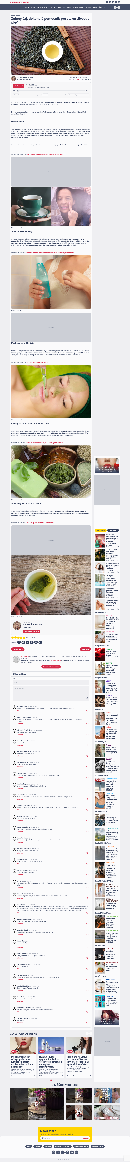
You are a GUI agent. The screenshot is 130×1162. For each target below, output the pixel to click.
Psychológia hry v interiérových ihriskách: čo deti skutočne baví (112, 819)
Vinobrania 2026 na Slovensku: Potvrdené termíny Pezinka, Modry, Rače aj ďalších (112, 554)
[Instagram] (113, 2)
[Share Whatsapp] (23, 642)
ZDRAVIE (58, 7)
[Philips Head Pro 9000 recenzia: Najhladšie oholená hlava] (107, 1095)
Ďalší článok (85, 649)
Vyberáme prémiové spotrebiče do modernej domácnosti (110, 954)
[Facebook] (107, 2)
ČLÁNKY (109, 745)
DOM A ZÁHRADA (112, 829)
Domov (13, 15)
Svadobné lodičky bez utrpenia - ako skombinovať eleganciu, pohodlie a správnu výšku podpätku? (112, 623)
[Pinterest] (116, 2)
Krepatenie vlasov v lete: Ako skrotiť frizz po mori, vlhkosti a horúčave (112, 566)
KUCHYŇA (109, 949)
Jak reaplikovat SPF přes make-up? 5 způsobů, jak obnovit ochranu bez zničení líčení (111, 734)
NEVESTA (109, 616)
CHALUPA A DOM (112, 916)
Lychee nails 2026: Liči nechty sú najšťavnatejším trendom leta (112, 603)
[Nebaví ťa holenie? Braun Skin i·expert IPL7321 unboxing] (79, 1112)
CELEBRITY (33, 7)
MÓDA (81, 7)
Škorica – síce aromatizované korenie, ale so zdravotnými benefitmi (50, 253)
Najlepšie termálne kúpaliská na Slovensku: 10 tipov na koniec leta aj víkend (111, 579)
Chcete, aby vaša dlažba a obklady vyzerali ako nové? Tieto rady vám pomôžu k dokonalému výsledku (112, 854)
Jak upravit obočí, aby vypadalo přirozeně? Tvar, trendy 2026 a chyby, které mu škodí (112, 719)
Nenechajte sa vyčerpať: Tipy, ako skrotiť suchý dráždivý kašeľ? (112, 750)
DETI (107, 815)
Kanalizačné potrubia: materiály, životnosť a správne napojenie (110, 923)
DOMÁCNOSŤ (110, 847)
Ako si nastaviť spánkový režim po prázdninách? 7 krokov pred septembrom (112, 701)
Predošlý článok (18, 649)
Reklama (48, 1146)
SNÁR (76, 7)
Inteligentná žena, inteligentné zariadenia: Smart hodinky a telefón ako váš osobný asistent (112, 766)
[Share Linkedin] (36, 642)
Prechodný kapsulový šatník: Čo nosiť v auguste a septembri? (112, 592)
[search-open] (118, 7)
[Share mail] (40, 642)
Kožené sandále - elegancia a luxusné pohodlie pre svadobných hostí (112, 637)
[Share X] (27, 642)
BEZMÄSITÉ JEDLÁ (112, 963)
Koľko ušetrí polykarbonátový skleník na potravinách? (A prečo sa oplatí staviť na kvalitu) (112, 835)
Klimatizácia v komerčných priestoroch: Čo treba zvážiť (111, 906)
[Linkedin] (119, 2)
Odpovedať (20, 711)
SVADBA (95, 7)
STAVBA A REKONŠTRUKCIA (112, 885)
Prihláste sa (25, 656)
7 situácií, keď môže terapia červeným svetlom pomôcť (111, 654)
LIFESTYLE (40, 7)
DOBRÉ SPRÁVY (111, 779)
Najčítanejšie (101, 530)
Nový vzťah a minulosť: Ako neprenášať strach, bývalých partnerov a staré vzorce (112, 687)
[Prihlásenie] (115, 7)
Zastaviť (16, 95)
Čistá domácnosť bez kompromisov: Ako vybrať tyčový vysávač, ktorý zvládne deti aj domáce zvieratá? (112, 987)
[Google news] (72, 1152)
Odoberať (86, 1138)
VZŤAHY (46, 7)
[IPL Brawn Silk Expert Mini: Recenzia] (107, 1112)
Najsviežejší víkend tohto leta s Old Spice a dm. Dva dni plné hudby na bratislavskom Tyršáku (112, 540)
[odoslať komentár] (87, 698)
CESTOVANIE (88, 7)
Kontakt (38, 1146)
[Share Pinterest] (32, 642)
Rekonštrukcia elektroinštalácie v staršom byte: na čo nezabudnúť (112, 892)
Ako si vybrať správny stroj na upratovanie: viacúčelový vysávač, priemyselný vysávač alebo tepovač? (112, 871)
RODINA (109, 696)
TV (104, 7)
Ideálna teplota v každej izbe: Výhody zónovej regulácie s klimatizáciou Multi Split (112, 937)
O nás (29, 1146)
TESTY (63, 7)
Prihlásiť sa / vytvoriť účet (51, 667)
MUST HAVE (110, 632)
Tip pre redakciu (97, 1146)
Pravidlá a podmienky (62, 1146)
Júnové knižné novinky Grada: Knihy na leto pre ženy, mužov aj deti (112, 1002)
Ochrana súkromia (81, 1146)
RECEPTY (52, 7)
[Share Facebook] (19, 642)
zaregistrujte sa (55, 660)
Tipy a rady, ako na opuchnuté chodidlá (40, 523)
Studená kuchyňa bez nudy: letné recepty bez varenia (112, 967)
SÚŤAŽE (100, 7)
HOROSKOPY (70, 7)
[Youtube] (110, 2)
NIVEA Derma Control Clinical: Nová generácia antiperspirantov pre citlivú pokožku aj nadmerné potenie (112, 802)
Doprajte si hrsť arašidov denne (37, 362)
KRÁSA (27, 7)
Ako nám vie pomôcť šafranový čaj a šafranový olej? (44, 154)
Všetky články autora (31, 632)
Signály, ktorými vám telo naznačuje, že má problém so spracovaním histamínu (112, 669)
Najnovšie (113, 530)
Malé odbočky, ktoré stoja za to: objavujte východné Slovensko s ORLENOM (112, 785)
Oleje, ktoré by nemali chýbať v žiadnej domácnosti (44, 443)
